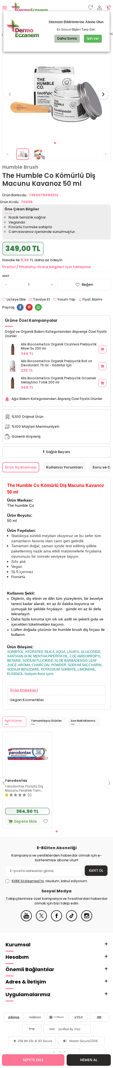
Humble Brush (20, 167)
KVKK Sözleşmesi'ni (28, 881)
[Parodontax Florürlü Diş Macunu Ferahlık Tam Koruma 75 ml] (27, 754)
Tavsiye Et (41, 299)
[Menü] (4, 7)
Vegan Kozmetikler (27, 700)
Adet (6, 276)
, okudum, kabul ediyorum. (50, 881)
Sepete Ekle (33, 1059)
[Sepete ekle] (102, 349)
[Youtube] (26, 920)
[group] (56, 91)
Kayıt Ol (96, 870)
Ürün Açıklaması (20, 467)
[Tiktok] (71, 920)
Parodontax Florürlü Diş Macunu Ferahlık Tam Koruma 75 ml (24, 788)
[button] (55, 143)
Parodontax (16, 780)
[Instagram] (86, 920)
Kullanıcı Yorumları (64, 467)
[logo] (29, 7)
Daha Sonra (67, 38)
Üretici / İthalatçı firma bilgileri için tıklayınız (46, 266)
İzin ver (93, 38)
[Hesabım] (99, 8)
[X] (41, 920)
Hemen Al (88, 1059)
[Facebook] (56, 920)
